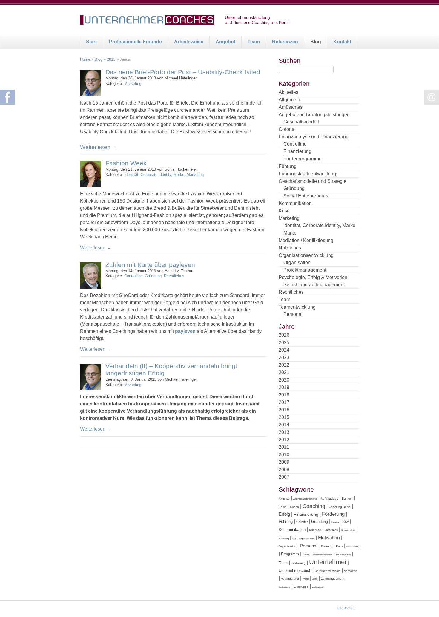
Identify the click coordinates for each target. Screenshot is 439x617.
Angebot (225, 41)
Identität (335, 522)
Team (254, 41)
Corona (286, 129)
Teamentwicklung (297, 307)
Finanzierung (297, 151)
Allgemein (289, 99)
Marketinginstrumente (303, 538)
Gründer (302, 521)
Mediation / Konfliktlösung (306, 240)
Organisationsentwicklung (306, 255)
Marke (290, 232)
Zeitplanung (284, 587)
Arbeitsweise (188, 41)
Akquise (284, 498)
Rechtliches (174, 276)
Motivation (329, 537)
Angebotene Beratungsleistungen (314, 114)
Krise (284, 210)
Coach (294, 507)
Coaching (314, 506)
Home (85, 59)
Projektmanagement (304, 269)
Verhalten (350, 570)
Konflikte (315, 530)
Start (91, 41)
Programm (290, 554)
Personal (293, 314)
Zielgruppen (318, 587)
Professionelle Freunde (135, 41)
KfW (346, 521)
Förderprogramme (302, 158)
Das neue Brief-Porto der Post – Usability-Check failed (182, 71)
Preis (339, 546)
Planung (326, 546)
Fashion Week (126, 163)
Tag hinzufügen (343, 554)
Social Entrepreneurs (305, 195)
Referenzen (285, 41)
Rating (306, 554)
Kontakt (342, 41)
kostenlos (331, 530)
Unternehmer (328, 562)
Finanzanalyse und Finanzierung (314, 136)
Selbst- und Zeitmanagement (314, 284)
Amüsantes (291, 107)
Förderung (333, 514)
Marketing (132, 83)
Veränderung (290, 578)
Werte (306, 579)
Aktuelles (288, 92)
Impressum (345, 608)
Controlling (133, 276)
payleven (185, 331)
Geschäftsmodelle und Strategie (312, 181)
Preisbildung (352, 546)
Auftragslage (329, 498)
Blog (315, 41)
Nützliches (290, 247)
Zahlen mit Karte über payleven (150, 264)
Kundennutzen (348, 530)
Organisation (297, 262)
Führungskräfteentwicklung (307, 173)
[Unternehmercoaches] (147, 21)
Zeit (314, 578)
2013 (111, 59)
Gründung (153, 276)
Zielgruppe (301, 586)
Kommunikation (295, 203)
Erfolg (284, 514)
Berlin (282, 507)
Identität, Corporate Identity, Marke (154, 174)
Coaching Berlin (340, 507)
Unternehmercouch (295, 570)
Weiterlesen (99, 147)
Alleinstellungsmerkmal (305, 498)
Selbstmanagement (322, 554)
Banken (347, 498)
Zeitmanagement (332, 578)
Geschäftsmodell (301, 121)
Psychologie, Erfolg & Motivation (313, 277)
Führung (288, 166)
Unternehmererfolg (327, 570)
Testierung (298, 563)
